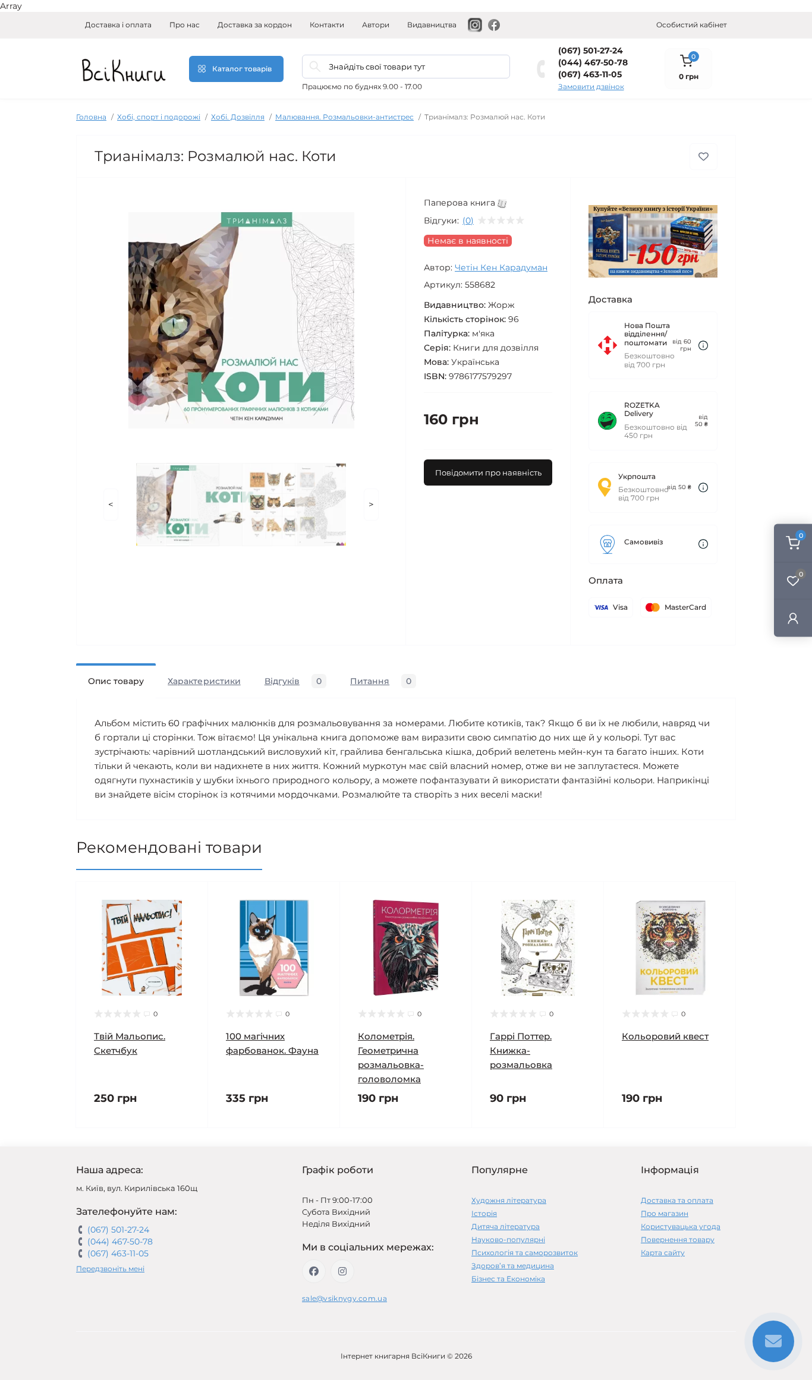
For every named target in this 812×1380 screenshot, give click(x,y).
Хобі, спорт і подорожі (158, 116)
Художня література (508, 1200)
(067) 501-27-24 (590, 50)
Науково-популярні (508, 1239)
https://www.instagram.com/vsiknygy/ (342, 1271)
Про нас (184, 24)
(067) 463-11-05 (590, 74)
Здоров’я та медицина (512, 1265)
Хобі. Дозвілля (238, 116)
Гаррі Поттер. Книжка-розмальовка (521, 1050)
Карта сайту (663, 1252)
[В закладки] (703, 156)
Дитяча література (505, 1226)
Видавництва (432, 24)
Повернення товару (678, 1239)
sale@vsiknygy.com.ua (344, 1298)
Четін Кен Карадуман (501, 267)
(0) (468, 220)
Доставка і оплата (118, 24)
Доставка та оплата (677, 1200)
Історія (484, 1213)
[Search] (315, 66)
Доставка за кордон (255, 24)
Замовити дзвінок (591, 86)
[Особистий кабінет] (793, 618)
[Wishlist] (190, 922)
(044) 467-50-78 (593, 62)
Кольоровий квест (665, 1036)
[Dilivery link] (703, 346)
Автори (375, 24)
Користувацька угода (680, 1226)
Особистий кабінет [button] (691, 24)
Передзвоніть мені (110, 1268)
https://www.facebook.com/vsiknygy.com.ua (314, 1271)
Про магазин (664, 1213)
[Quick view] (190, 900)
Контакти (327, 24)
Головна (91, 116)
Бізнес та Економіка (508, 1278)
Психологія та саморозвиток (524, 1252)
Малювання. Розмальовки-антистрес (344, 116)
